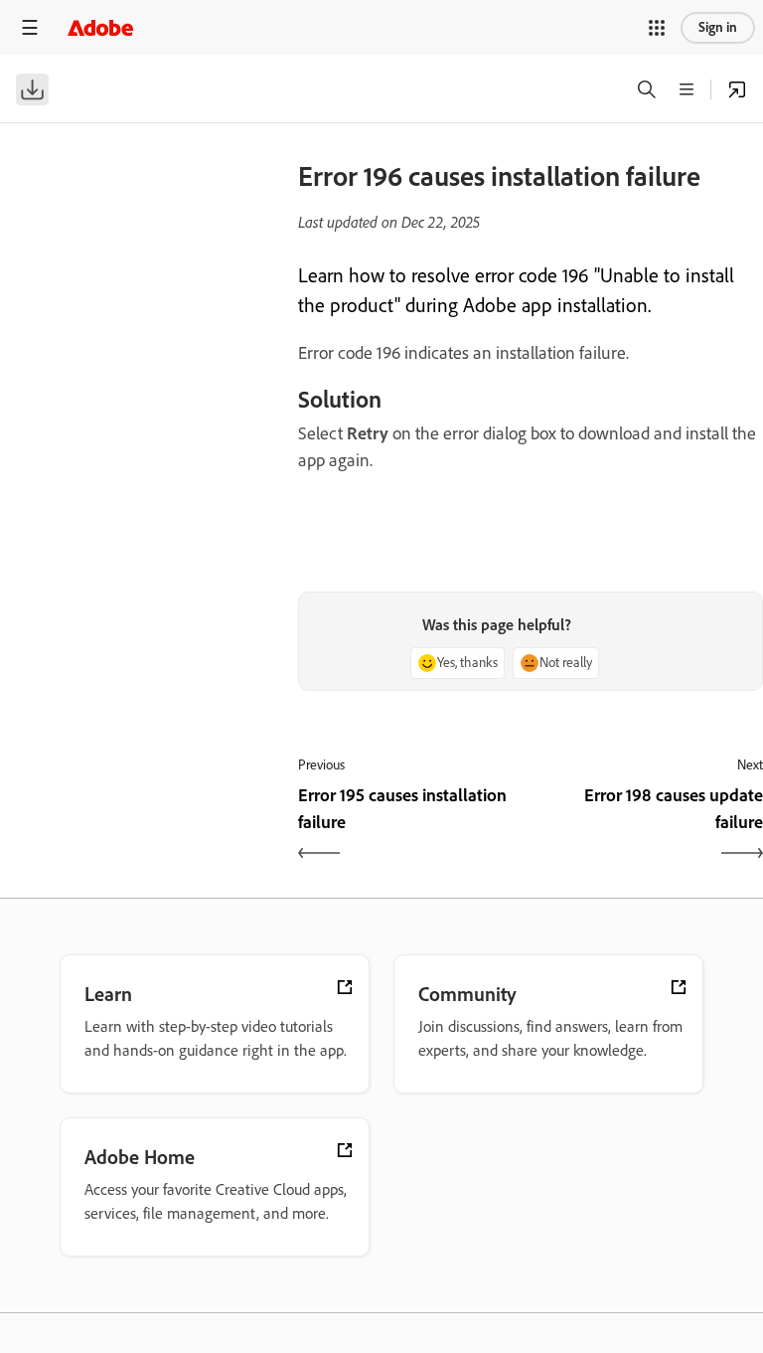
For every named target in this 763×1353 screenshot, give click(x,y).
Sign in (717, 27)
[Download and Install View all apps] (737, 89)
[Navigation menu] (30, 27)
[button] (657, 28)
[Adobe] (100, 27)
